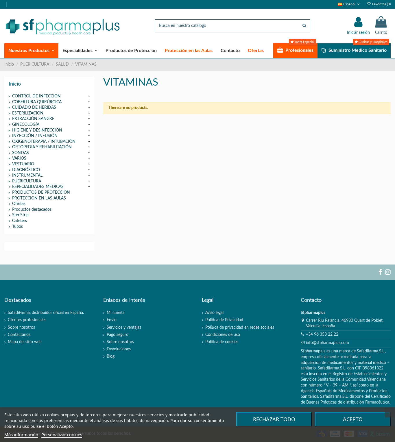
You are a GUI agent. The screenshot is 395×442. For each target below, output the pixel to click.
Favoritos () (381, 4)
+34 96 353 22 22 (322, 334)
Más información (21, 434)
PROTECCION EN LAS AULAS (39, 198)
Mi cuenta (116, 313)
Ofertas (18, 204)
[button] (31, 50)
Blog (111, 356)
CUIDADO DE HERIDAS (34, 108)
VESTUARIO (23, 164)
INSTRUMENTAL (27, 175)
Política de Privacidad (224, 320)
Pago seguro (117, 335)
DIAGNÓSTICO (26, 170)
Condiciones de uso (222, 335)
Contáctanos (19, 335)
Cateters (19, 221)
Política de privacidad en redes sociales (239, 328)
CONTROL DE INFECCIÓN (36, 96)
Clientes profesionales (27, 320)
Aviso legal (214, 313)
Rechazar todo (274, 419)
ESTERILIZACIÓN (27, 113)
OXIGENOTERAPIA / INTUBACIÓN (43, 142)
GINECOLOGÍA (25, 125)
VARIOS (19, 158)
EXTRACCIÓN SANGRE (33, 119)
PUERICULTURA (26, 181)
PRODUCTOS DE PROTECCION (41, 193)
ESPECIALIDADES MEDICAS (38, 187)
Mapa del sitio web (25, 342)
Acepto (353, 419)
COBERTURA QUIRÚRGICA (37, 102)
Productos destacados (31, 210)
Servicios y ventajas (124, 328)
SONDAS (20, 153)
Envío (112, 320)
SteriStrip (20, 215)
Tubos (17, 227)
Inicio (15, 84)
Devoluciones (119, 349)
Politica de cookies (221, 342)
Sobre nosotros (21, 328)
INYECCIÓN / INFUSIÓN (35, 136)
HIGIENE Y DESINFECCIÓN (37, 130)
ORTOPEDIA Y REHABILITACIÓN (42, 147)
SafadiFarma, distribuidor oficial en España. (46, 313)
